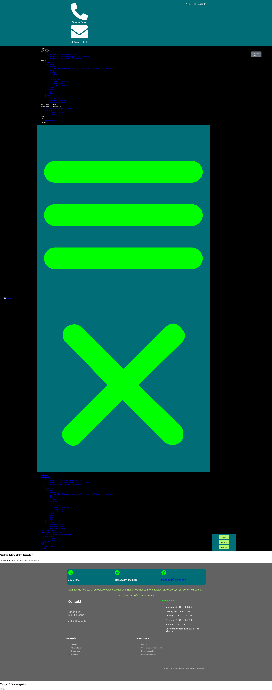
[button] (123, 298)
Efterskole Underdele (57, 114)
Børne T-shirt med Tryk (62, 81)
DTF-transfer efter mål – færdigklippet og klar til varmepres (69, 57)
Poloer (52, 87)
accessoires (49, 89)
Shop (43, 61)
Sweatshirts (53, 74)
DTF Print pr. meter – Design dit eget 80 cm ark (66, 58)
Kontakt (45, 116)
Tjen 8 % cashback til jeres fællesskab (58, 108)
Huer (51, 93)
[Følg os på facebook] (163, 572)
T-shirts (52, 78)
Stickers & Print (48, 105)
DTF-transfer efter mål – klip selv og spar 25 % (65, 55)
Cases (43, 122)
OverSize (53, 72)
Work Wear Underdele (57, 103)
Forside (44, 49)
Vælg (2, 689)
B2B (42, 118)
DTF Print (45, 51)
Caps (51, 91)
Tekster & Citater (59, 85)
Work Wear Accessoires (57, 101)
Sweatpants (53, 76)
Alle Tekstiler (49, 64)
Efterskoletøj (49, 110)
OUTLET (53, 66)
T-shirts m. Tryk (55, 80)
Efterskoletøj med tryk (52, 107)
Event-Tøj (48, 95)
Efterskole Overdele (56, 112)
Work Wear (49, 97)
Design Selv (49, 62)
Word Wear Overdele (57, 99)
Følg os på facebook (173, 579)
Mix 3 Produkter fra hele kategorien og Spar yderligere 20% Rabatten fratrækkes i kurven (84, 68)
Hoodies (52, 70)
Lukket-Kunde (50, 120)
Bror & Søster (58, 83)
